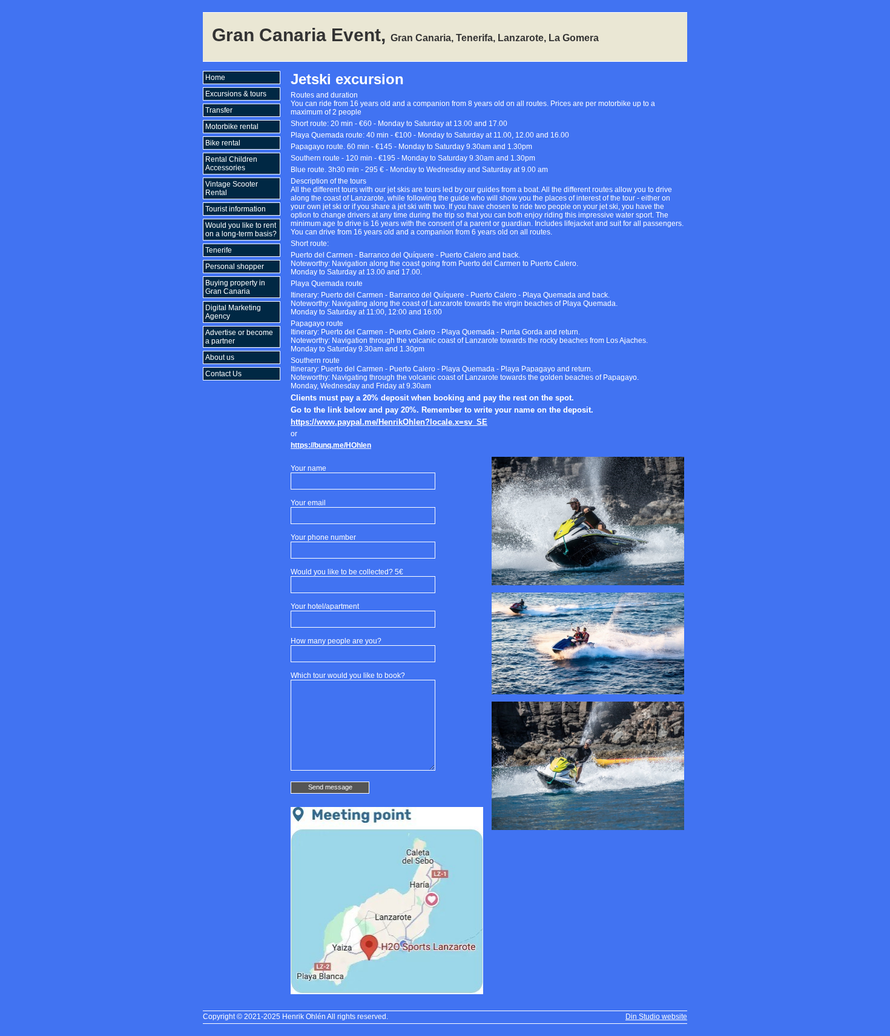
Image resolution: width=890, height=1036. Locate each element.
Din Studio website (656, 1016)
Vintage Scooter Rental (231, 188)
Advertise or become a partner (239, 336)
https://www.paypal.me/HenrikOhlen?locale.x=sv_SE (389, 422)
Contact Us (223, 374)
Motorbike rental (232, 126)
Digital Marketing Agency (233, 312)
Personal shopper (234, 266)
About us (219, 357)
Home (215, 77)
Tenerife (218, 250)
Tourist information (235, 209)
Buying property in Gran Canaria (235, 287)
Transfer (218, 110)
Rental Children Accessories (231, 163)
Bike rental (222, 143)
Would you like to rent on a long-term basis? (241, 229)
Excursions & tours (235, 94)
